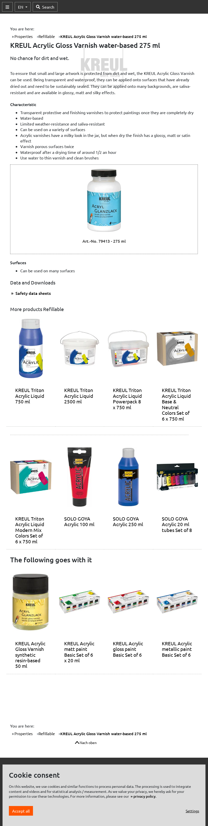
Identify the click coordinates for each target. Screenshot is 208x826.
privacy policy (144, 796)
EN (21, 6)
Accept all (21, 810)
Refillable (47, 36)
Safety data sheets (32, 293)
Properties (23, 36)
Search (48, 6)
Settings (192, 811)
